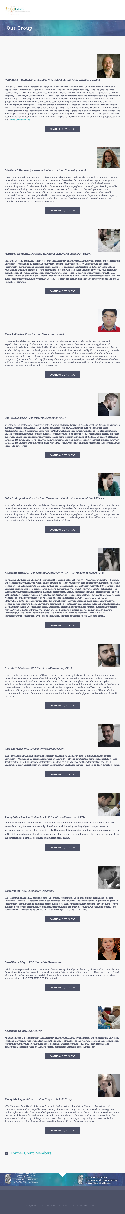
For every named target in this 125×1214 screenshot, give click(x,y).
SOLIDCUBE (93, 1205)
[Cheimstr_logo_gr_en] (27, 1175)
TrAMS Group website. (19, 119)
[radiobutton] (62, 1153)
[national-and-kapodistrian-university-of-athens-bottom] (97, 1175)
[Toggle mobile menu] (118, 7)
